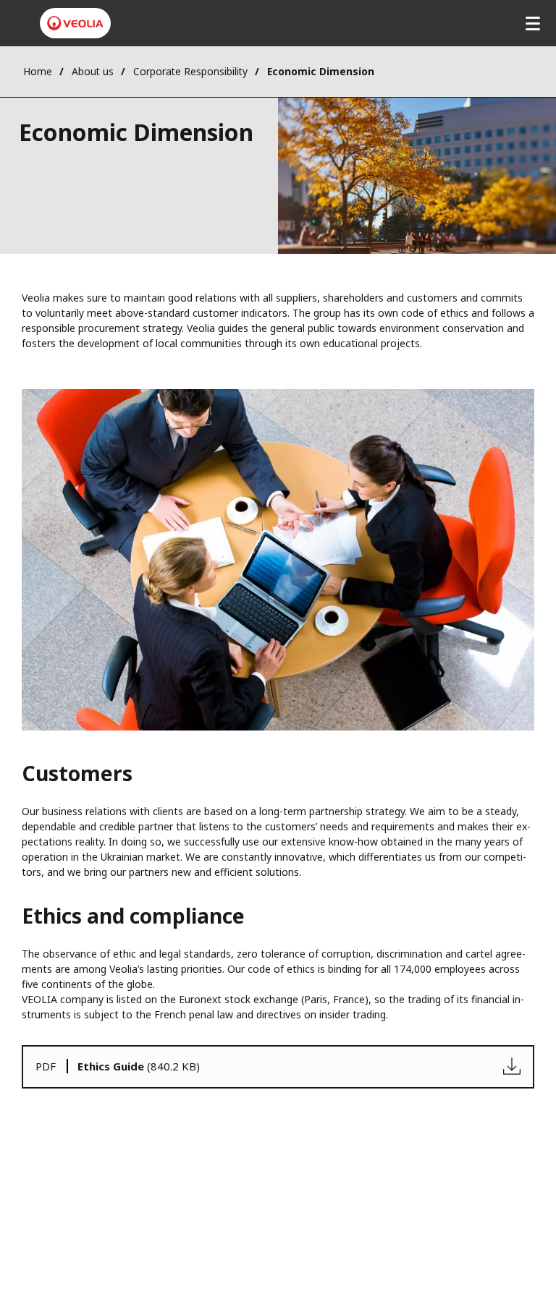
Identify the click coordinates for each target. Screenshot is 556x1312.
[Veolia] (75, 23)
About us (93, 71)
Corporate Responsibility (190, 71)
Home (37, 71)
